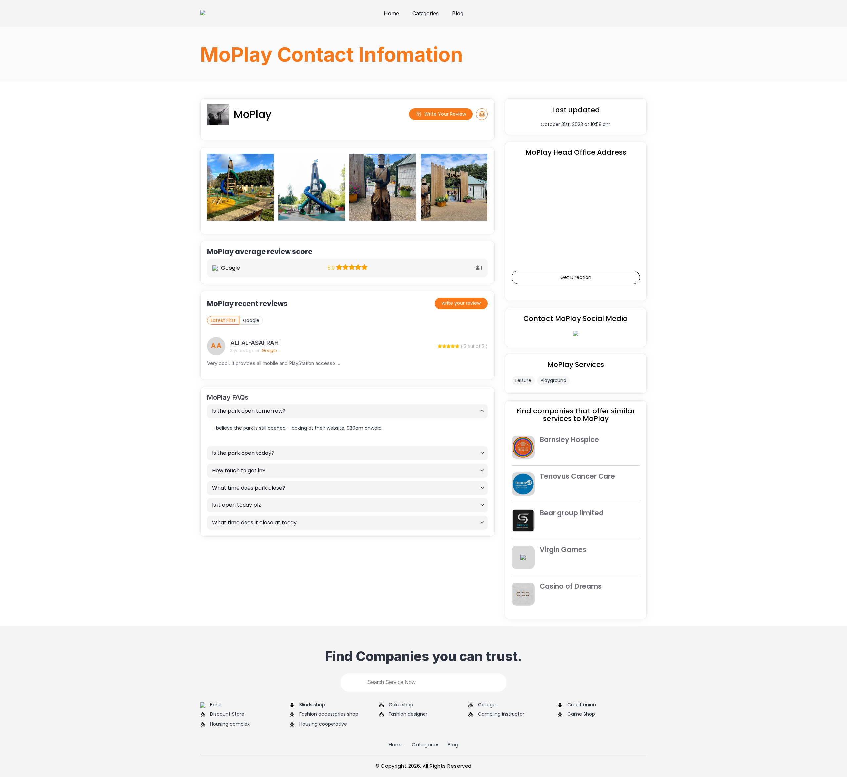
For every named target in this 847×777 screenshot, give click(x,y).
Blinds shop (312, 705)
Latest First (223, 320)
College (487, 705)
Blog (457, 13)
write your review (461, 303)
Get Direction (575, 277)
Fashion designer (408, 714)
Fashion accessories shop (328, 714)
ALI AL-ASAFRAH (254, 342)
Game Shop (581, 714)
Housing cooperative (323, 724)
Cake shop (401, 705)
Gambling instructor (501, 714)
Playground (553, 380)
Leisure (523, 380)
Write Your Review (445, 114)
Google (251, 320)
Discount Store (227, 714)
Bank (215, 705)
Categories (425, 13)
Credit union (581, 705)
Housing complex (230, 724)
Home (391, 13)
